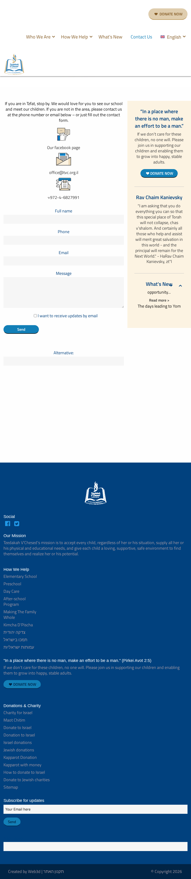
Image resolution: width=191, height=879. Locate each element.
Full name (63, 211)
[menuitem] (39, 37)
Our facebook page (63, 147)
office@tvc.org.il (63, 172)
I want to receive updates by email (67, 316)
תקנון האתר (53, 871)
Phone (63, 231)
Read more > (159, 298)
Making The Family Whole (19, 614)
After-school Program (14, 601)
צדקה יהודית (14, 632)
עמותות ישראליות (18, 647)
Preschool (12, 584)
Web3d (34, 871)
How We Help (74, 36)
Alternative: (64, 353)
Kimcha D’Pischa (18, 625)
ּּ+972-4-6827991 (63, 197)
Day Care (11, 591)
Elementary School (20, 576)
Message (64, 273)
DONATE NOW (171, 14)
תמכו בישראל (15, 640)
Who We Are (38, 36)
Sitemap (10, 787)
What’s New (110, 36)
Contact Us (141, 36)
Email (63, 252)
